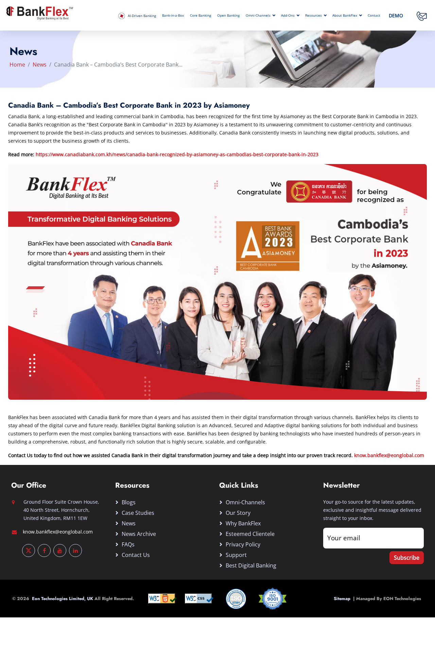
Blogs (129, 502)
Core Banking (200, 15)
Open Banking (228, 15)
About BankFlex (344, 15)
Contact (374, 15)
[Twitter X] (28, 550)
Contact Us (136, 555)
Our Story (238, 513)
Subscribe (406, 557)
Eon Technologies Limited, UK (63, 598)
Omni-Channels (258, 15)
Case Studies (138, 513)
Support (236, 555)
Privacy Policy (243, 544)
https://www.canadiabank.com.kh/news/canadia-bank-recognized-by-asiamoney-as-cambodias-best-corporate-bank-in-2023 (177, 154)
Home (17, 64)
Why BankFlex (243, 523)
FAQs (128, 544)
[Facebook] (44, 550)
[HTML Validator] (162, 598)
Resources (313, 15)
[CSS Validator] (199, 598)
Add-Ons (288, 15)
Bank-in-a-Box (173, 15)
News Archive (139, 534)
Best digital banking (251, 565)
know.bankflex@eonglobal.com (389, 455)
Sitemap (343, 598)
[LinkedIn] (75, 550)
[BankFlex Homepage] (39, 12)
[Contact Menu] (421, 15)
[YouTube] (59, 550)
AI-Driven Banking (141, 16)
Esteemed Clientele (250, 534)
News (40, 64)
